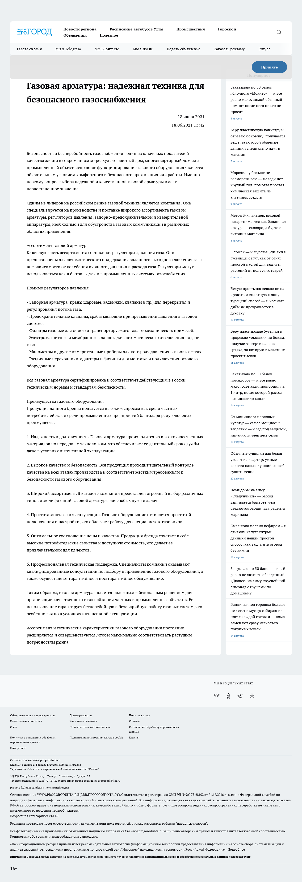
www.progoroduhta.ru (47, 760)
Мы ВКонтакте (107, 49)
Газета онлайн (29, 49)
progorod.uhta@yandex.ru (27, 787)
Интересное (18, 748)
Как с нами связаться (83, 721)
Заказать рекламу (229, 49)
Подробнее (236, 849)
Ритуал (265, 49)
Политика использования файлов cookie (96, 737)
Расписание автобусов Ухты (136, 29)
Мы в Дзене (143, 49)
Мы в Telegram (68, 49)
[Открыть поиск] (279, 32)
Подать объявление (184, 49)
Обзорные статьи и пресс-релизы (32, 715)
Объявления (75, 35)
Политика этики (139, 715)
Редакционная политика (26, 721)
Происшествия (190, 29)
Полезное (109, 35)
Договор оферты (81, 715)
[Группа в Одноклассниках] (228, 696)
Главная (134, 737)
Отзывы (134, 721)
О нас (13, 727)
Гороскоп (227, 29)
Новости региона (79, 29)
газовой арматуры (146, 181)
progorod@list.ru (109, 780)
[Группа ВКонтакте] (216, 696)
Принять (269, 67)
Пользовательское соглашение (90, 727)
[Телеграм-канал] (240, 696)
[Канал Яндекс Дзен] (252, 696)
